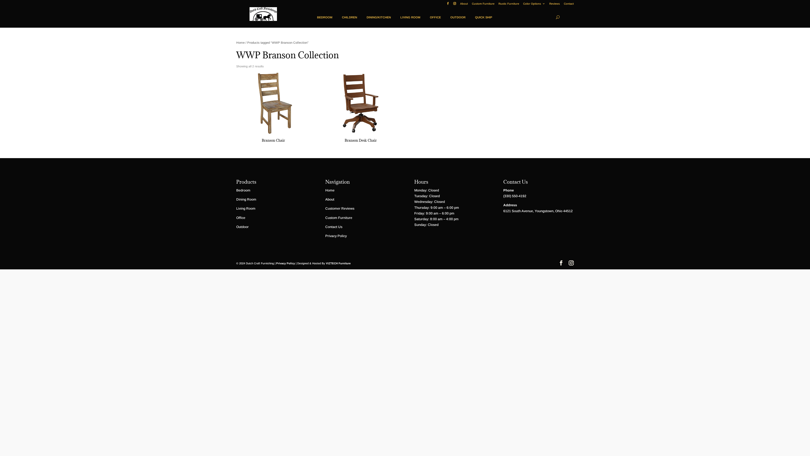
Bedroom (324, 17)
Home (240, 42)
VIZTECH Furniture (338, 263)
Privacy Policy (336, 236)
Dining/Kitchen (379, 17)
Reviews (554, 3)
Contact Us (333, 227)
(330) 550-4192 (514, 196)
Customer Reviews (339, 208)
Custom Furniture (483, 3)
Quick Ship (483, 17)
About (464, 3)
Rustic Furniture (508, 3)
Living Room (410, 17)
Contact (569, 3)
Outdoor (458, 17)
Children (349, 17)
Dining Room (246, 199)
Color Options (532, 3)
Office (435, 17)
